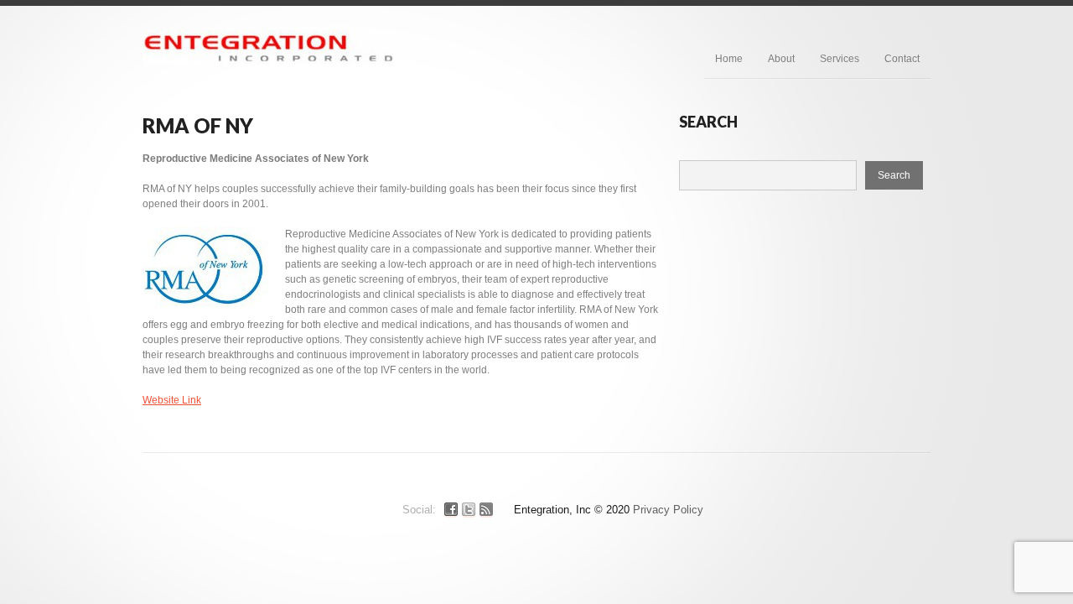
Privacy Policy (668, 509)
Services (839, 59)
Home (729, 59)
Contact (902, 59)
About (781, 59)
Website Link (172, 400)
